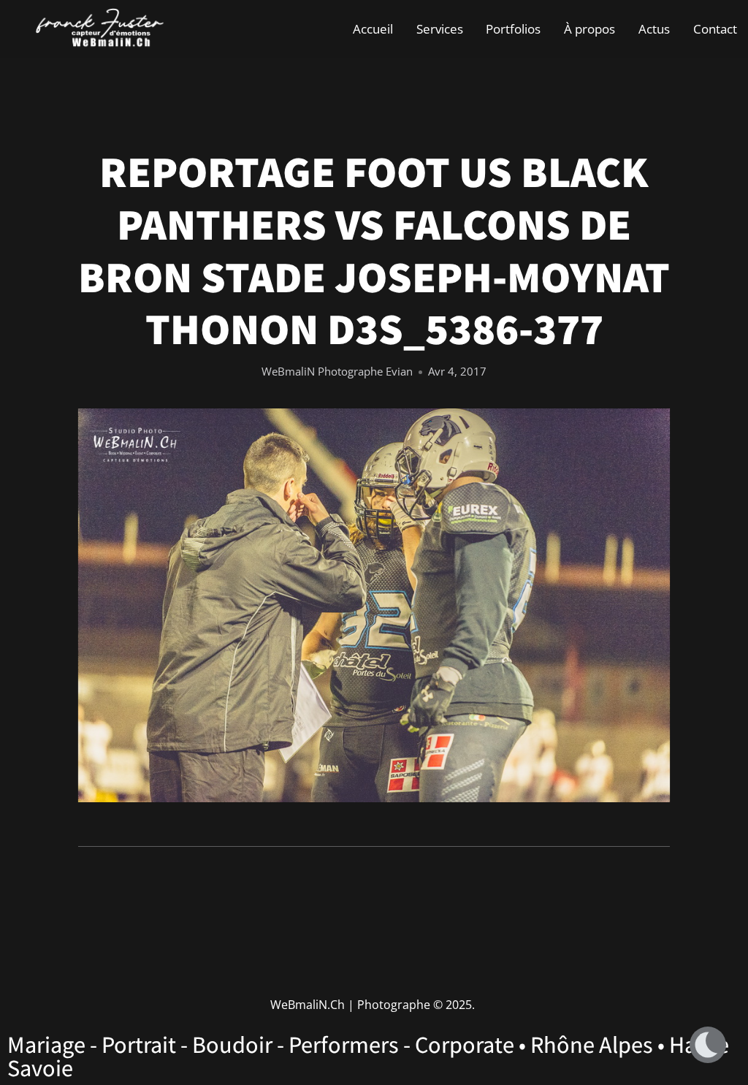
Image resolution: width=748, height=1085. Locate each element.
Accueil (373, 28)
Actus (654, 28)
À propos (589, 28)
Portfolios (513, 28)
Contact (715, 28)
